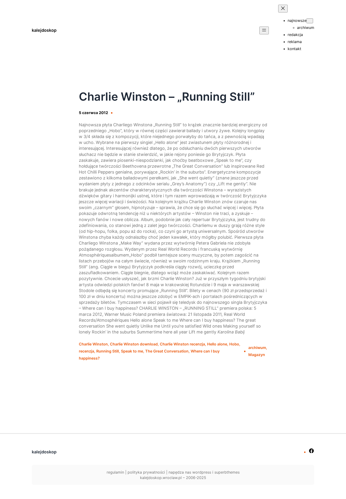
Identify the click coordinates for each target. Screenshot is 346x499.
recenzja (86, 351)
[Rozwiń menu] (264, 30)
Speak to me (132, 351)
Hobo (234, 344)
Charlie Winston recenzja (182, 344)
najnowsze (297, 20)
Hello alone (217, 344)
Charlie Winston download (134, 344)
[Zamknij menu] (283, 8)
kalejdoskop (44, 30)
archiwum (257, 347)
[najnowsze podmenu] (309, 20)
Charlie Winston (93, 344)
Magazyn (256, 354)
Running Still (107, 351)
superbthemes (227, 472)
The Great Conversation (167, 351)
